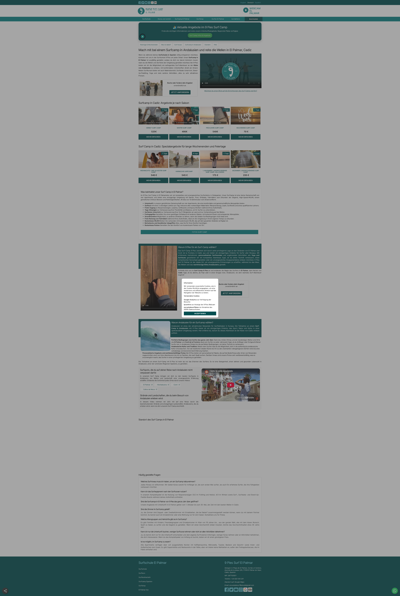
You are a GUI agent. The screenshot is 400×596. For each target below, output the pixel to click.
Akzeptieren (200, 313)
